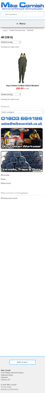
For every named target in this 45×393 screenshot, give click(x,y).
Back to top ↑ (22, 362)
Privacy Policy (6, 387)
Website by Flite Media (9, 389)
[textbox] (22, 112)
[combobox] (22, 112)
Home (5, 30)
